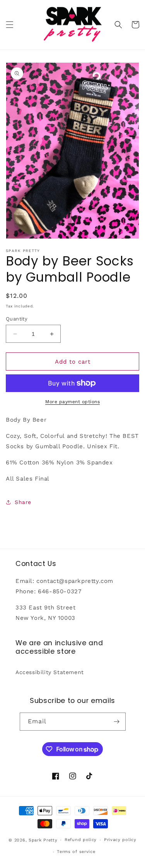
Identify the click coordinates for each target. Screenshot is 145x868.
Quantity (16, 319)
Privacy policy (120, 839)
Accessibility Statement (49, 672)
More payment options (72, 401)
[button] (9, 24)
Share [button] (23, 502)
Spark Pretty (43, 840)
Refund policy (81, 839)
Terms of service (76, 851)
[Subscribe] (116, 722)
